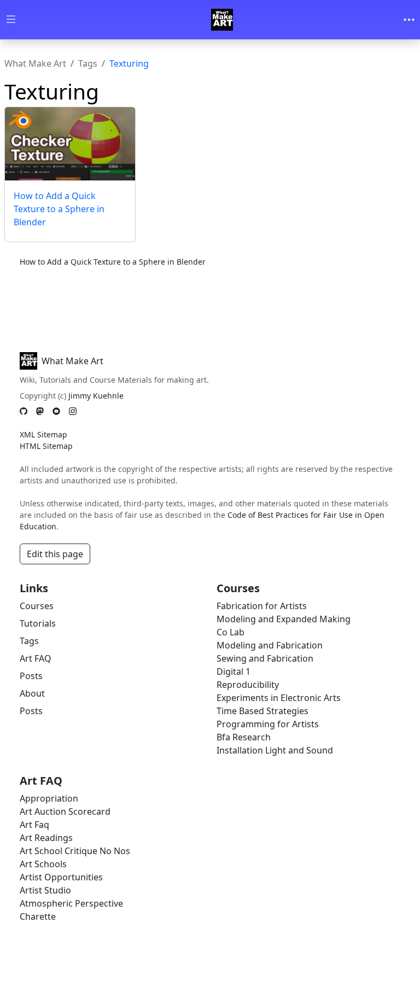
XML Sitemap (43, 434)
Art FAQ (35, 658)
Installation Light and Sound (275, 750)
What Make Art (35, 63)
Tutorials (38, 623)
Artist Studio (45, 890)
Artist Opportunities (61, 877)
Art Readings (46, 838)
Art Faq (34, 825)
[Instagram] (73, 411)
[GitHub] (23, 411)
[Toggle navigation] (409, 20)
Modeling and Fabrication (270, 645)
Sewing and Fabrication (265, 658)
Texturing (129, 63)
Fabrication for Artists (262, 606)
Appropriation (49, 798)
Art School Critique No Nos (75, 851)
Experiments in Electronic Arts (279, 698)
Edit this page (55, 554)
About (32, 693)
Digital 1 (233, 671)
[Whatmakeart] (222, 20)
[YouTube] (56, 411)
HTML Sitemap (46, 446)
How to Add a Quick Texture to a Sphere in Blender (59, 209)
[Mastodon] (40, 411)
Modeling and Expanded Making (284, 619)
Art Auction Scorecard (65, 811)
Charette (38, 916)
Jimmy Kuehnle (96, 395)
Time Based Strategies (262, 711)
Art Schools (43, 864)
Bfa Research (244, 737)
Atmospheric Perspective (71, 903)
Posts (31, 676)
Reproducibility (248, 685)
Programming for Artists (268, 724)
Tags (87, 63)
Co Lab (230, 632)
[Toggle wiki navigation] (11, 20)
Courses (37, 606)
